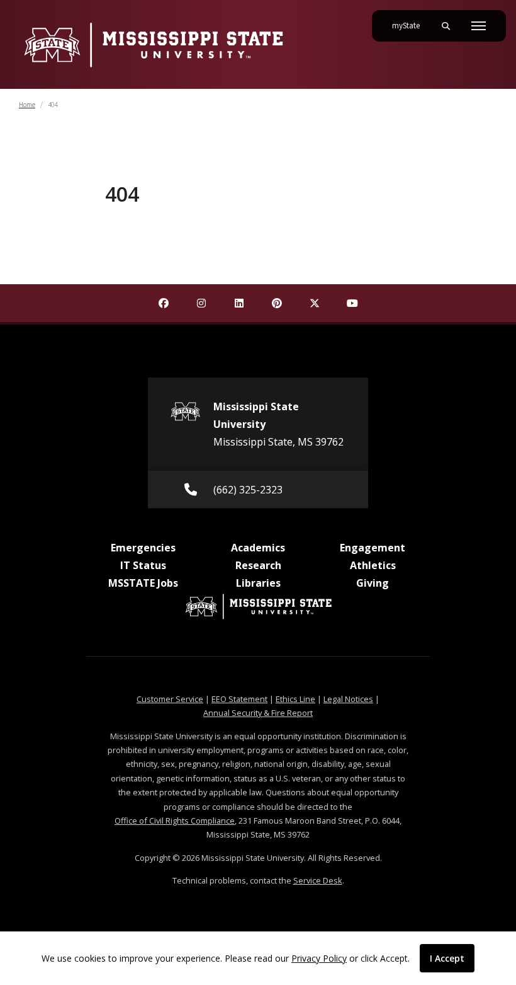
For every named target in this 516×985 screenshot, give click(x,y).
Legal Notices (348, 699)
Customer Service (170, 699)
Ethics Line (295, 699)
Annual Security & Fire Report (258, 712)
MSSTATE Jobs (143, 583)
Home (27, 105)
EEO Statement (239, 699)
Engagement (372, 548)
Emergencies (143, 548)
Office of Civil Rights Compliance (175, 820)
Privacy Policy (319, 958)
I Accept (447, 958)
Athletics (373, 565)
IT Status (143, 565)
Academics (258, 548)
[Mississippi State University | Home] (152, 44)
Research (258, 565)
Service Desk (317, 880)
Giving (372, 583)
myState (411, 26)
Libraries (258, 583)
